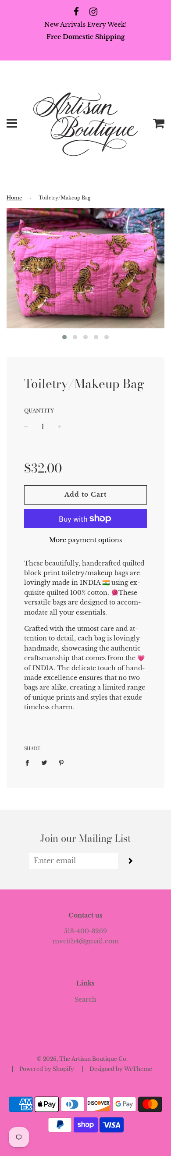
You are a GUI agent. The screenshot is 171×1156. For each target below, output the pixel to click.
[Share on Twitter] (44, 762)
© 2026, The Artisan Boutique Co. (82, 1059)
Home (14, 198)
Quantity (39, 411)
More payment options (85, 540)
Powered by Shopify (46, 1069)
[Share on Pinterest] (61, 762)
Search (85, 999)
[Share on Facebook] (29, 762)
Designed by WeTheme (120, 1069)
